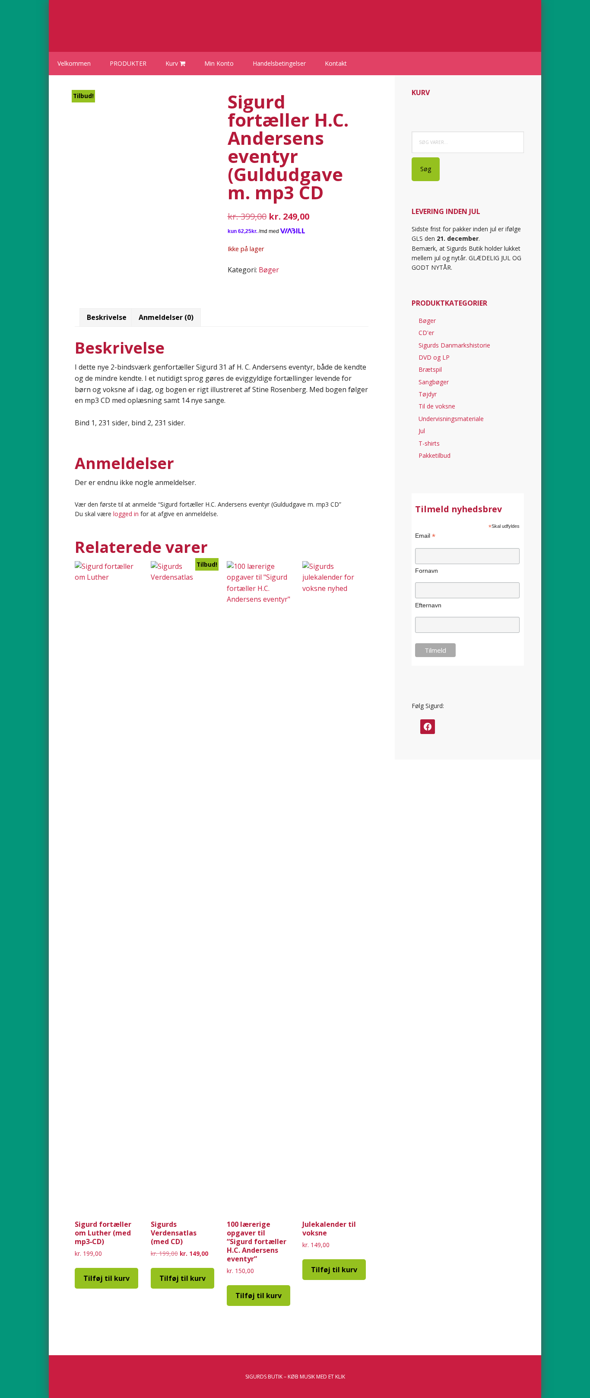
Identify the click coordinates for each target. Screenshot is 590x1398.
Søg (425, 169)
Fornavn (426, 570)
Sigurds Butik (131, 21)
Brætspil (430, 369)
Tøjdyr (428, 394)
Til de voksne (437, 406)
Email (425, 536)
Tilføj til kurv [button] (106, 1278)
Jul (422, 431)
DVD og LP (434, 357)
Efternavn (428, 605)
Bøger (269, 269)
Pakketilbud (434, 455)
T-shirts (429, 443)
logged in (126, 514)
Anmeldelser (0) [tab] (166, 317)
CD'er (426, 333)
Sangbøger (434, 382)
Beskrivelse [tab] (107, 317)
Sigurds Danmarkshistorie (454, 345)
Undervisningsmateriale (451, 419)
